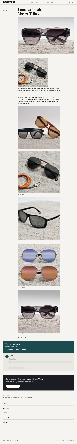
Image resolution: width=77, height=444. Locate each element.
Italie (5, 421)
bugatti (6, 407)
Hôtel (5, 412)
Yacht (43, 2)
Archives (17, 440)
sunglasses (22, 368)
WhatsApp (24, 349)
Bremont (7, 403)
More (52, 2)
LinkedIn (17, 349)
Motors (37, 2)
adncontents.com (70, 440)
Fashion (5, 10)
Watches (31, 2)
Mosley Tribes (39, 94)
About (4, 440)
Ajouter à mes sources (14, 386)
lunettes (10, 368)
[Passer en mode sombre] (72, 2)
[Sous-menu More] (53, 2)
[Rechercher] (69, 2)
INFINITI (7, 417)
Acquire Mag (23, 337)
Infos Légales (10, 440)
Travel (47, 2)
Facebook (11, 349)
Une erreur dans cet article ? (17, 361)
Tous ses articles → (12, 358)
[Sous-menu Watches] (34, 2)
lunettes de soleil (16, 368)
